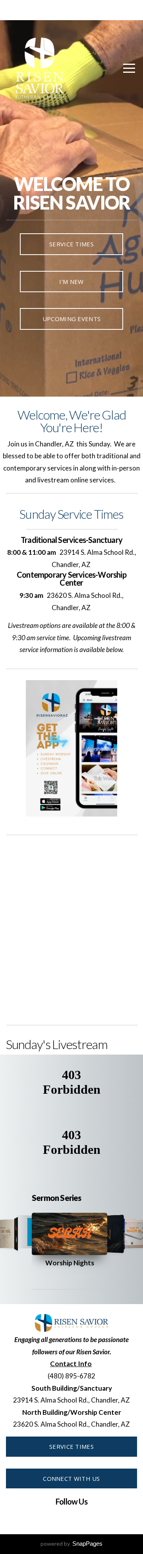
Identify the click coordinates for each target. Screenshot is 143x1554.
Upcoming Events (72, 319)
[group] (69, 1234)
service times (71, 1446)
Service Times (71, 244)
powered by (71, 1543)
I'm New (71, 281)
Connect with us (71, 1478)
